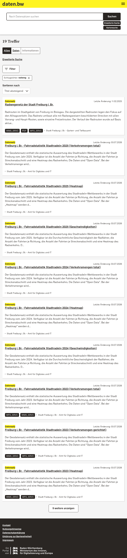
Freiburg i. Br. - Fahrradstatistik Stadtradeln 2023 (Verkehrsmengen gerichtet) (55, 429)
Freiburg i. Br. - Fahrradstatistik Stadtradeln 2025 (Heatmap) (44, 186)
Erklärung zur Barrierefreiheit (17, 536)
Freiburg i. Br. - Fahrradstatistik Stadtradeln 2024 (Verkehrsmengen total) (53, 267)
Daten (16, 50)
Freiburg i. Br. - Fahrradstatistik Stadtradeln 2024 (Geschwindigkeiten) (51, 348)
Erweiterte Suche (112, 23)
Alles (7, 50)
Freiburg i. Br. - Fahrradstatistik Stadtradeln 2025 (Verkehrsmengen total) (53, 145)
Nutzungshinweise (11, 529)
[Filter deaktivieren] (29, 78)
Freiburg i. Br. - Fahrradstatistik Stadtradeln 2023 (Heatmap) (44, 471)
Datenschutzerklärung (13, 532)
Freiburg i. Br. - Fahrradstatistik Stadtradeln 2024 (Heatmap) (44, 307)
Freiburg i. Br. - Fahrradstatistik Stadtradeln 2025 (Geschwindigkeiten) (51, 226)
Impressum (8, 540)
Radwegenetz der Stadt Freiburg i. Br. (29, 104)
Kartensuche (112, 28)
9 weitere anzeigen (63, 508)
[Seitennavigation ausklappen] (123, 4)
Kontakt (6, 525)
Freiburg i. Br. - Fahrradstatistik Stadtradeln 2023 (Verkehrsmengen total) (53, 389)
